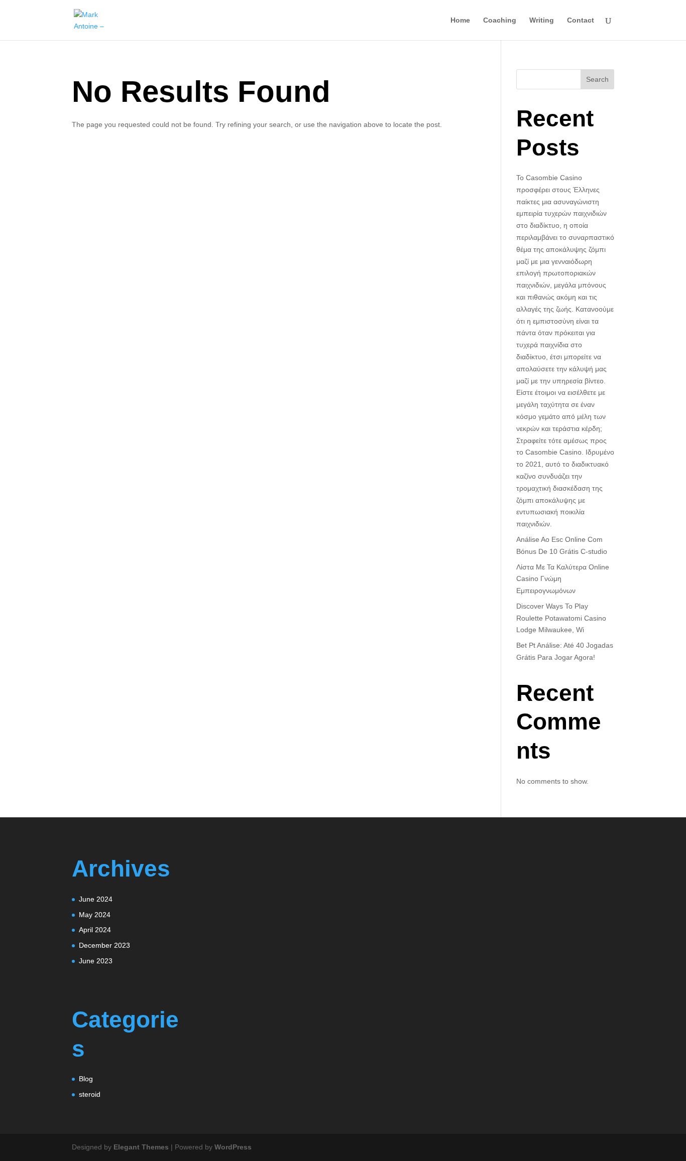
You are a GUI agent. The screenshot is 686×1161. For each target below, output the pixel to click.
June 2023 (95, 961)
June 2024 (95, 899)
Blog (86, 1079)
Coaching (499, 20)
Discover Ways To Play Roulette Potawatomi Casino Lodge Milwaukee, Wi (561, 618)
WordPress (233, 1147)
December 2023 (104, 945)
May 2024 (94, 915)
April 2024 (95, 930)
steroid (89, 1094)
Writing (541, 20)
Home (460, 20)
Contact (580, 20)
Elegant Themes (141, 1147)
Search (597, 79)
